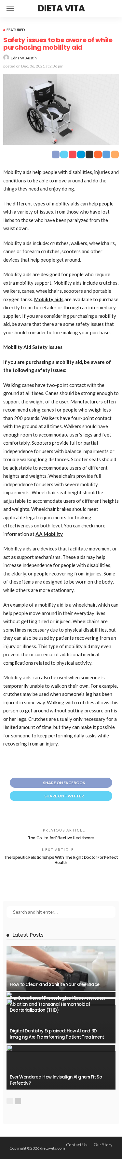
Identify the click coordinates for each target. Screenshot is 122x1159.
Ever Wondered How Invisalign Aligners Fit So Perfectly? (56, 1080)
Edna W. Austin (24, 57)
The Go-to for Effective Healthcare (61, 838)
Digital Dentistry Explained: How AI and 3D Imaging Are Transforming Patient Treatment (57, 1034)
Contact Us (76, 1144)
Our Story (103, 1144)
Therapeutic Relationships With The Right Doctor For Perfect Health (61, 860)
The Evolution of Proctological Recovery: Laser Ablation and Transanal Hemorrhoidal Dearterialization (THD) (57, 1004)
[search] (113, 8)
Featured (16, 29)
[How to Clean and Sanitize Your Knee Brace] (61, 968)
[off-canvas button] (10, 8)
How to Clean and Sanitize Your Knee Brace (54, 984)
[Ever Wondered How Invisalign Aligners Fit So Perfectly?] (61, 1067)
